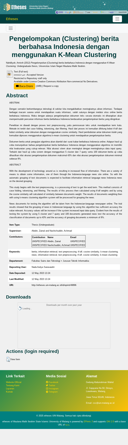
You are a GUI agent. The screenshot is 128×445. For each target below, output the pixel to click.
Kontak (9, 392)
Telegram (53, 392)
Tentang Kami (12, 385)
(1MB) (30, 86)
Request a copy (51, 86)
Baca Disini (26, 86)
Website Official (13, 382)
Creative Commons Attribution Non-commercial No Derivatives (68, 81)
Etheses (12, 19)
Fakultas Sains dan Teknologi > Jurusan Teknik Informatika (60, 261)
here (67, 425)
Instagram (53, 388)
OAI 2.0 (110, 421)
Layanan (10, 388)
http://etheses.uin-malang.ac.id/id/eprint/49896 (54, 285)
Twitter (51, 385)
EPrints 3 (88, 421)
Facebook (53, 382)
